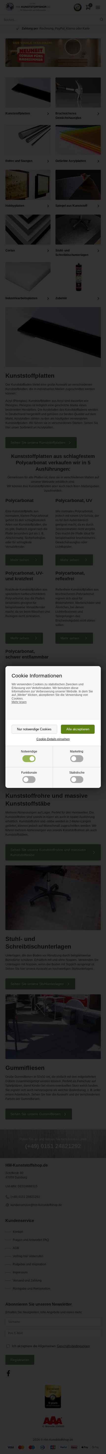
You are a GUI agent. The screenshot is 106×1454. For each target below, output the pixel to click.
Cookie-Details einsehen (53, 739)
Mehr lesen (19, 702)
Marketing (76, 751)
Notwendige (29, 751)
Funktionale (29, 772)
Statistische (77, 772)
